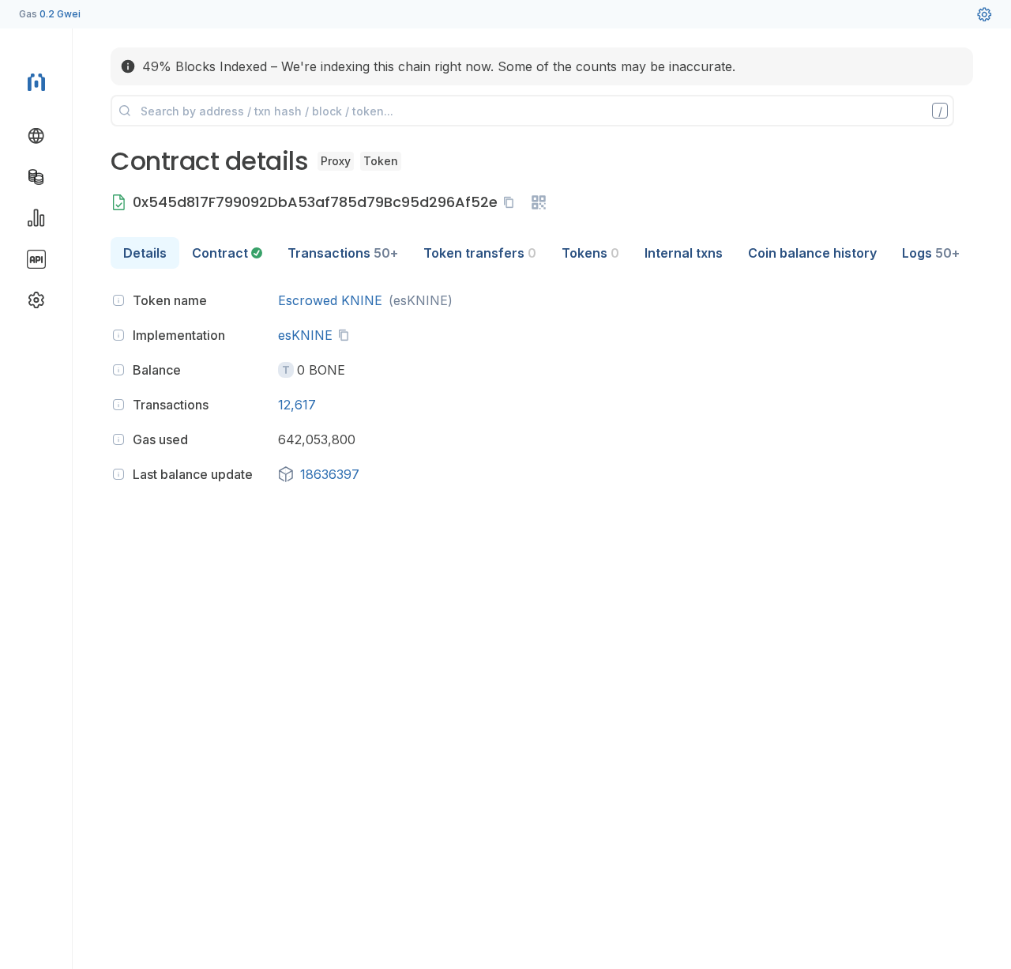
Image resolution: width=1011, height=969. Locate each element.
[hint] (118, 300)
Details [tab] (145, 253)
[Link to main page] (36, 82)
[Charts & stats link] (36, 218)
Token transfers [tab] (479, 253)
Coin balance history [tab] (812, 253)
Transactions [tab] (343, 253)
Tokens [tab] (590, 253)
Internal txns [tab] (684, 253)
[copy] (512, 202)
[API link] (36, 259)
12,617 (297, 405)
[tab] (227, 253)
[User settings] (984, 14)
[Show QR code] (538, 202)
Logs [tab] (931, 253)
